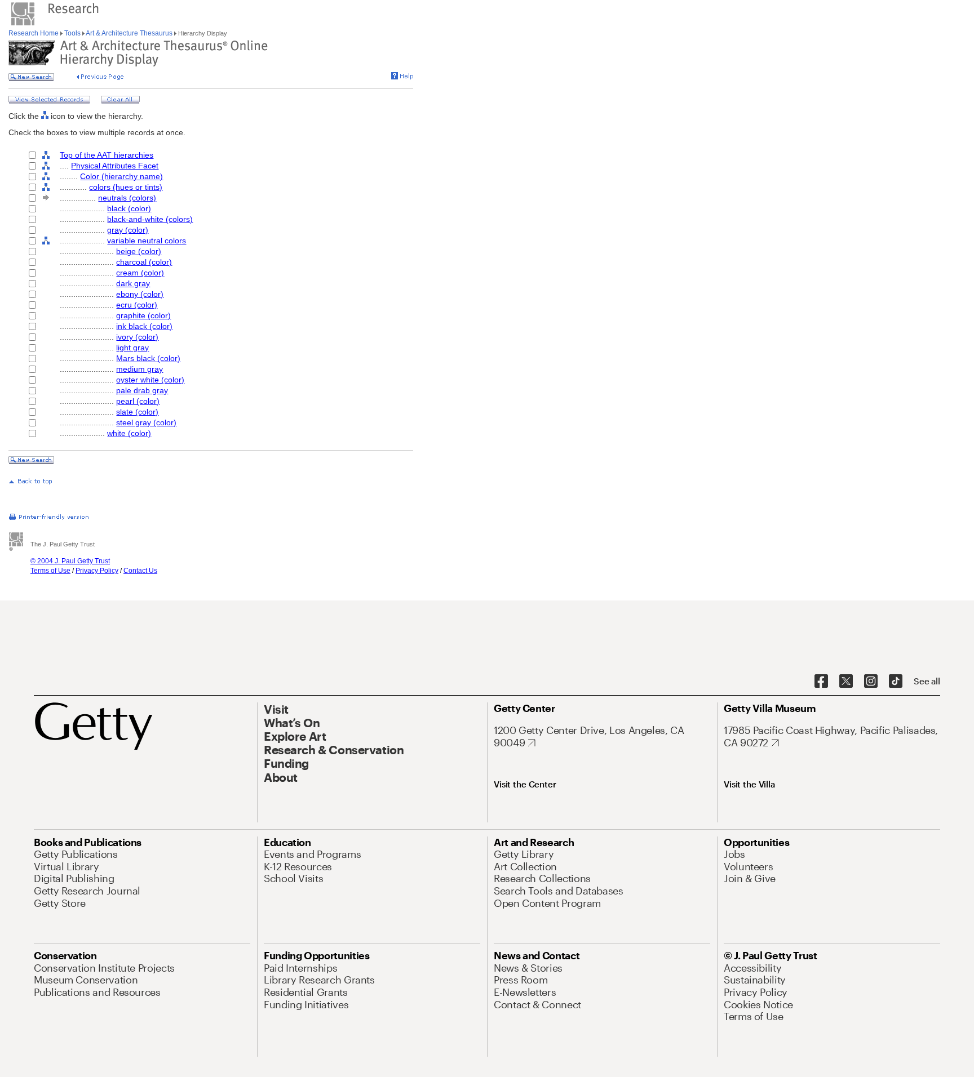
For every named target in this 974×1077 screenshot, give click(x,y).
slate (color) (137, 411)
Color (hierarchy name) (121, 176)
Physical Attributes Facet (114, 165)
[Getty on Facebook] (821, 681)
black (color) (129, 208)
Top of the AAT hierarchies (106, 154)
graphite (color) (143, 315)
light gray (132, 347)
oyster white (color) (150, 379)
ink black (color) (144, 326)
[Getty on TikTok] (895, 681)
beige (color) (138, 251)
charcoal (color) (144, 261)
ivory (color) (137, 336)
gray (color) (127, 229)
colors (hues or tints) (125, 187)
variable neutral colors (146, 240)
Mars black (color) (148, 358)
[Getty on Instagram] (871, 681)
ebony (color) (139, 294)
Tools (72, 33)
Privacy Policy (97, 571)
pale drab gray (142, 390)
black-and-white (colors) (150, 219)
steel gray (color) (146, 422)
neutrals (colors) (127, 197)
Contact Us (140, 571)
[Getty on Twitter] (846, 681)
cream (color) (140, 272)
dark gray (133, 283)
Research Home (34, 33)
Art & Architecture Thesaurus (129, 33)
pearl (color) (138, 401)
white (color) (129, 433)
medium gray (139, 368)
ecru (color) (136, 304)
